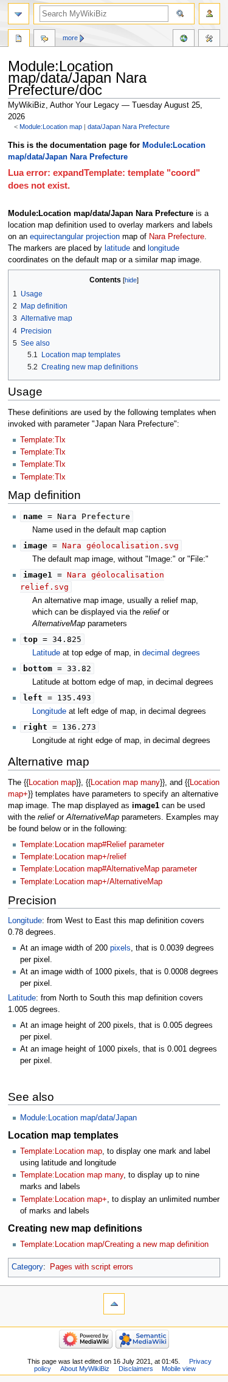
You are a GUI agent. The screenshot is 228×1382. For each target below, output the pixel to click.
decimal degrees (171, 653)
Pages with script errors (91, 1267)
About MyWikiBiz (84, 1368)
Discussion (44, 39)
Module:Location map (50, 126)
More (70, 37)
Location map (52, 782)
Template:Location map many (71, 1175)
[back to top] (114, 1303)
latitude (117, 248)
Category (27, 1267)
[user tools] (209, 13)
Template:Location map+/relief (73, 857)
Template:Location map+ (63, 1199)
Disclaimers (136, 1368)
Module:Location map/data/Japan (78, 1118)
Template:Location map (61, 1151)
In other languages (183, 39)
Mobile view (179, 1368)
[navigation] (18, 13)
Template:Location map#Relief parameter (92, 844)
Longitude (49, 711)
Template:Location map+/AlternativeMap (91, 882)
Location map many (125, 782)
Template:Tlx (43, 440)
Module (19, 39)
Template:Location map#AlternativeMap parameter (108, 869)
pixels (120, 948)
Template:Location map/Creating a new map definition (114, 1244)
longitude (163, 248)
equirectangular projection (75, 236)
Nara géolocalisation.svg (120, 545)
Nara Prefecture (176, 236)
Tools (209, 39)
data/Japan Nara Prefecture (129, 126)
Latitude (46, 653)
